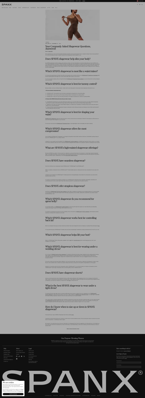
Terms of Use (9, 390)
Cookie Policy (20, 391)
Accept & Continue (13, 394)
